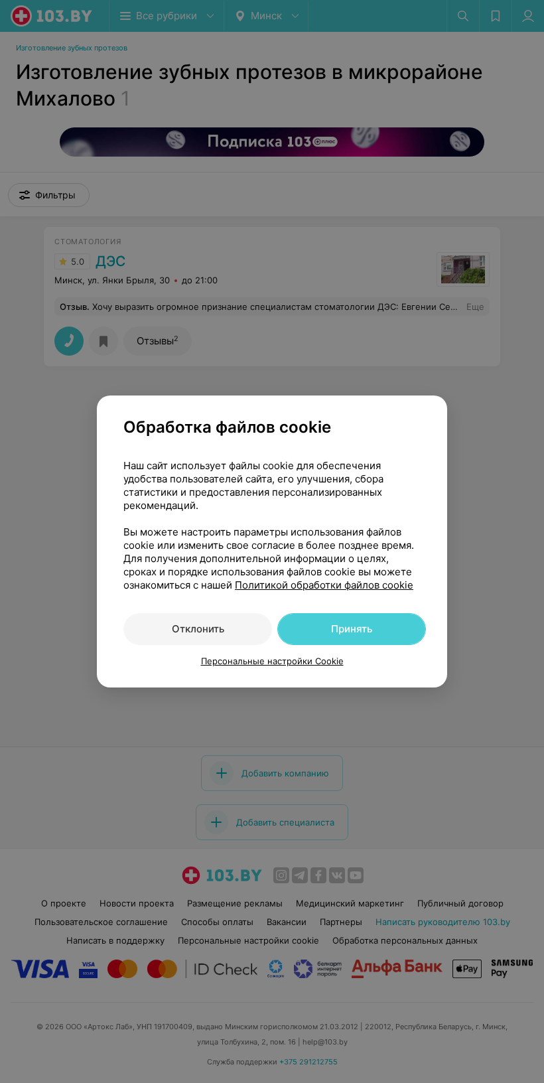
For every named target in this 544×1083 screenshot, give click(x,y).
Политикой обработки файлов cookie (324, 585)
